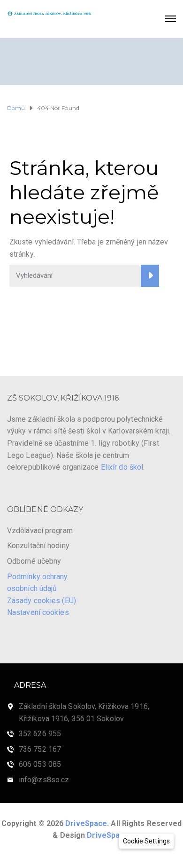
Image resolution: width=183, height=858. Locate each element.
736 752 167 (40, 749)
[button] (146, 841)
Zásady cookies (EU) (41, 600)
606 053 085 (40, 764)
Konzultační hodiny (38, 545)
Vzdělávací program (40, 530)
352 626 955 (40, 733)
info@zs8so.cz (44, 779)
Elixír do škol (122, 467)
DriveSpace (86, 823)
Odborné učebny (34, 561)
